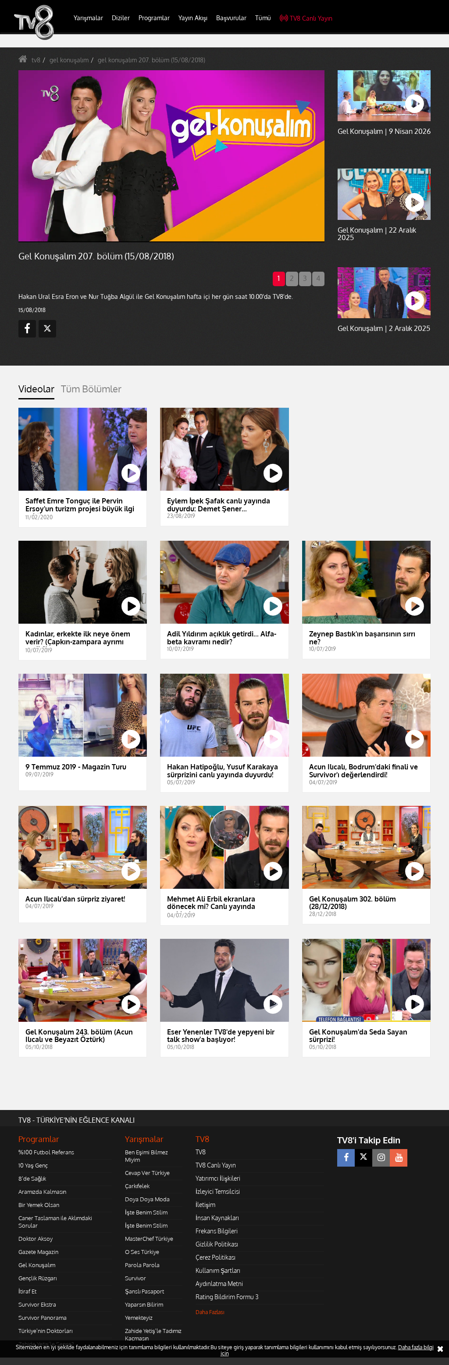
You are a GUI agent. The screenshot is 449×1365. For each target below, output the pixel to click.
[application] (224, 682)
